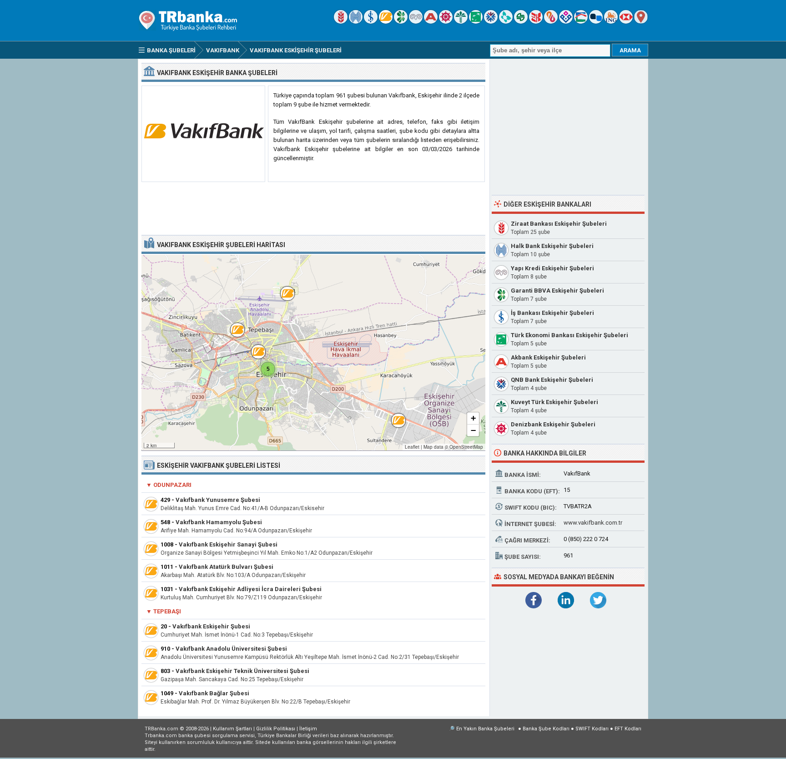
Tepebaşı (167, 611)
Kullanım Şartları (232, 729)
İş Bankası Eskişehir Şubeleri (552, 312)
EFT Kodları (628, 729)
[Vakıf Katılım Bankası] (566, 21)
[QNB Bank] (491, 21)
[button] (283, 289)
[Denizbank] (446, 21)
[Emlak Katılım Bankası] (581, 21)
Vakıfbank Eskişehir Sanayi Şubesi (228, 544)
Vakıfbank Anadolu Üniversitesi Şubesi (231, 648)
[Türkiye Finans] (506, 21)
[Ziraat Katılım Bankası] (536, 21)
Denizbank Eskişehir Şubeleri (553, 424)
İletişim (308, 729)
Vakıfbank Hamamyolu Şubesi (219, 522)
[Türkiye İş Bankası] (371, 21)
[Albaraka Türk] (551, 21)
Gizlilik (275, 729)
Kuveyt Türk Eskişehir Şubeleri (554, 402)
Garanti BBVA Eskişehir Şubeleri (557, 290)
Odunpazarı (172, 484)
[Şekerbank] (521, 21)
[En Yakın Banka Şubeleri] (641, 21)
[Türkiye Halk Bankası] (356, 21)
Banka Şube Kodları (546, 729)
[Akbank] (431, 21)
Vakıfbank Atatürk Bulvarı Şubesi (226, 566)
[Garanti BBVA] (401, 21)
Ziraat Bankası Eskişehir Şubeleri (559, 223)
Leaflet (412, 447)
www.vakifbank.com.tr (593, 522)
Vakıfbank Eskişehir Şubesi (211, 626)
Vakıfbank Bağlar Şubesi (214, 693)
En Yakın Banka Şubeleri (485, 729)
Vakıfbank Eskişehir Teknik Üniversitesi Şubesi (242, 671)
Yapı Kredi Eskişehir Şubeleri (552, 268)
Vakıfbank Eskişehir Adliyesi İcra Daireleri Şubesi (250, 589)
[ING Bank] (611, 21)
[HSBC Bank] (626, 21)
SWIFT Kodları (592, 729)
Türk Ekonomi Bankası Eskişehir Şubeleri (569, 335)
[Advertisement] (313, 208)
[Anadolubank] (596, 21)
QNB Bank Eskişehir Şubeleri (552, 379)
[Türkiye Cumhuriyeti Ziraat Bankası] (341, 21)
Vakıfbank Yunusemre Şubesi (218, 499)
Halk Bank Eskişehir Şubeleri (552, 246)
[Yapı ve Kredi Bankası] (416, 21)
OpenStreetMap (466, 447)
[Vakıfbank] (386, 21)
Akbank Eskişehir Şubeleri (548, 357)
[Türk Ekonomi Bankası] (476, 21)
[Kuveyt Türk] (461, 21)
